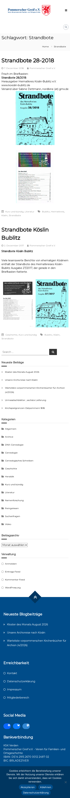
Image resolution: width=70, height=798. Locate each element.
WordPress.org (13, 587)
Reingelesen (12, 508)
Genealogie (11, 452)
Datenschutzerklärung (21, 681)
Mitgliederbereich (18, 697)
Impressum (14, 689)
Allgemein (10, 428)
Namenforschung (14, 500)
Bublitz (46, 211)
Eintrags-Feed (12, 571)
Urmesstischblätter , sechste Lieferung (25, 400)
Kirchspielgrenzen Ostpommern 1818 (25, 408)
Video (8, 524)
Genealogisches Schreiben (19, 460)
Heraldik (9, 476)
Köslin (4, 215)
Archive (9, 436)
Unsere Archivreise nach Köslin (21, 380)
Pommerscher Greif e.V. (43, 68)
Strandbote (15, 215)
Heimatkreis (57, 211)
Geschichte (11, 334)
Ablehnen (45, 787)
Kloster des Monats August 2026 (22, 372)
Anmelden (11, 563)
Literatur (29, 211)
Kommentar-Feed (15, 579)
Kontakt (12, 673)
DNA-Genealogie (14, 444)
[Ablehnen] (65, 782)
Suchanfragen (12, 516)
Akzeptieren (28, 787)
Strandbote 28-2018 (27, 60)
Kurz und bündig (14, 211)
